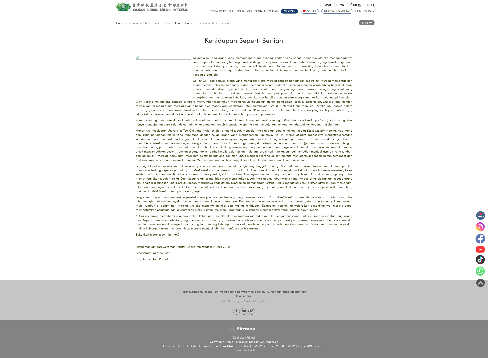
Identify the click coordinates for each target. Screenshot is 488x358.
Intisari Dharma (184, 23)
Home (119, 23)
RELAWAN (289, 11)
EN (367, 5)
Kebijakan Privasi (244, 337)
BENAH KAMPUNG (338, 11)
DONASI (311, 11)
